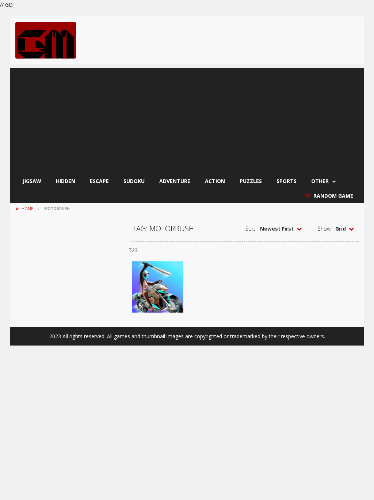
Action (215, 181)
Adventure (174, 181)
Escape (99, 181)
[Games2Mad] (45, 39)
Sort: (250, 228)
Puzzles (251, 181)
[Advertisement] (187, 119)
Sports (286, 181)
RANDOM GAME (332, 195)
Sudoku (134, 181)
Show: (325, 228)
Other (320, 181)
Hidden (65, 181)
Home (27, 208)
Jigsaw (32, 181)
